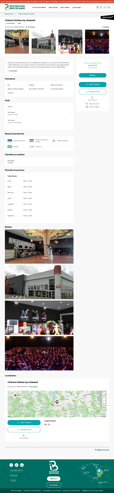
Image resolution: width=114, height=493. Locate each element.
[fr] (109, 7)
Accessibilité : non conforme (52, 490)
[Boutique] (101, 8)
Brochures (14, 475)
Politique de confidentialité (32, 490)
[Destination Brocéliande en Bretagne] (13, 7)
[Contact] (97, 8)
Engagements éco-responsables (92, 490)
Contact (13, 480)
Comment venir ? (16, 470)
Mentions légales (16, 490)
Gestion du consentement (71, 490)
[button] (105, 7)
